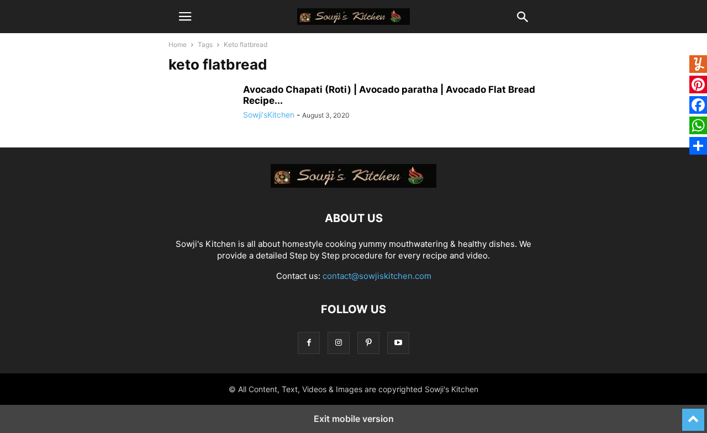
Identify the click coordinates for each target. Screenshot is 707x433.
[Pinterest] (368, 342)
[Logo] (353, 184)
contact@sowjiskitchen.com (377, 276)
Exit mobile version (354, 418)
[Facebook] (309, 342)
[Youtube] (398, 342)
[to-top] (693, 415)
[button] (185, 16)
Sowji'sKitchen (268, 114)
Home (177, 44)
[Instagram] (339, 342)
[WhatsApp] (698, 127)
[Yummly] (698, 65)
